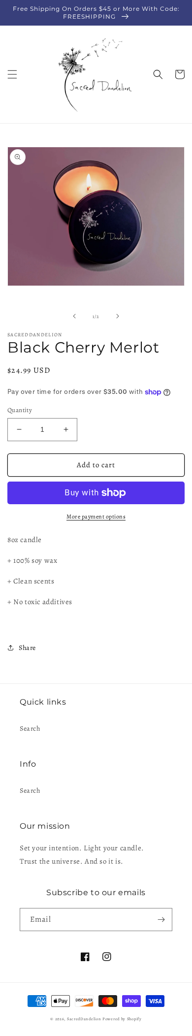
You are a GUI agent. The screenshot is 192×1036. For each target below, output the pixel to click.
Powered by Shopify (122, 1019)
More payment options (96, 516)
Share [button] (27, 647)
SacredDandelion (84, 1019)
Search (30, 728)
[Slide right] (117, 316)
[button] (12, 74)
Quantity (19, 410)
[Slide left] (74, 316)
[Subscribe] (161, 919)
